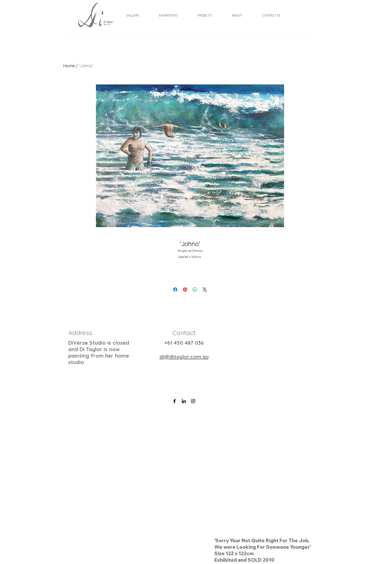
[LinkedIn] (184, 401)
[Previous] (29, 484)
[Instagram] (193, 401)
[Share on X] (205, 289)
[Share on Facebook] (175, 289)
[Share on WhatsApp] (195, 289)
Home (69, 65)
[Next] (351, 484)
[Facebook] (174, 401)
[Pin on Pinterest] (185, 289)
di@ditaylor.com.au (184, 356)
